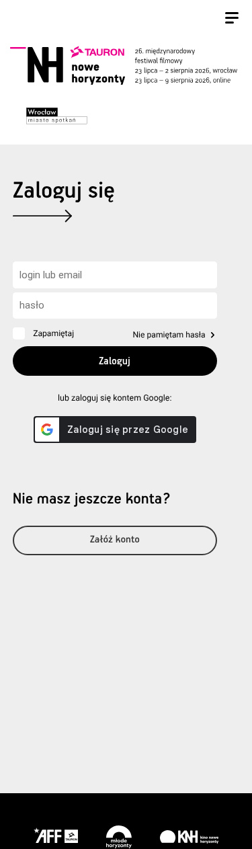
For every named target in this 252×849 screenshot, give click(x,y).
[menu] (232, 19)
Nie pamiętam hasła (168, 334)
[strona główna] (123, 65)
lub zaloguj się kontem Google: (114, 398)
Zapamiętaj (53, 333)
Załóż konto (115, 540)
